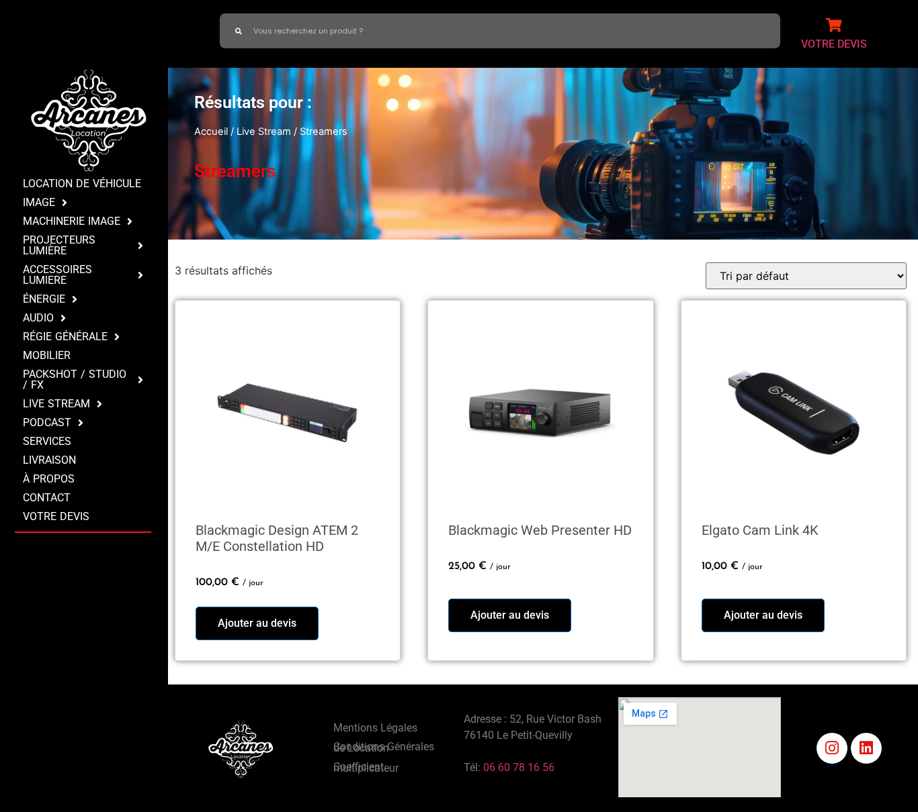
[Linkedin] (866, 748)
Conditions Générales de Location (383, 747)
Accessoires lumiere (57, 275)
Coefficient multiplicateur (366, 767)
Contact (47, 497)
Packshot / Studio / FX (74, 379)
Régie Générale (65, 336)
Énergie (44, 299)
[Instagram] (832, 748)
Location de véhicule (82, 183)
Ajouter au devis (257, 623)
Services (47, 441)
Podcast (47, 422)
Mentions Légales (375, 727)
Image (39, 202)
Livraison (49, 460)
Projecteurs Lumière (59, 245)
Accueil (211, 131)
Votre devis (56, 516)
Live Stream (56, 403)
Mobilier (47, 355)
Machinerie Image (71, 221)
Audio (38, 317)
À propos (49, 478)
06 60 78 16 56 (518, 767)
